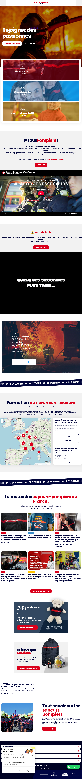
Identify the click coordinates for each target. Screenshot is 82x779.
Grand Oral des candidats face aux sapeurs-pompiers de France (40, 576)
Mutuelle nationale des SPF (22, 113)
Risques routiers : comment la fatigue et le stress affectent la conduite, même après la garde (14, 577)
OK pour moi (29, 771)
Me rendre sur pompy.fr (26, 627)
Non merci (7, 771)
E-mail (68, 436)
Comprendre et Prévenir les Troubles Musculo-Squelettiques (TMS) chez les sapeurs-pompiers (68, 577)
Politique (4, 533)
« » (21, 337)
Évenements (32, 572)
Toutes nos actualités (40, 591)
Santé (56, 533)
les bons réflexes (41, 247)
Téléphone (68, 440)
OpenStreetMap (43, 464)
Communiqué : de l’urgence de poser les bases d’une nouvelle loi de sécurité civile (13, 538)
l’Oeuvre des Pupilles (19, 339)
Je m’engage (41, 165)
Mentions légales (47, 768)
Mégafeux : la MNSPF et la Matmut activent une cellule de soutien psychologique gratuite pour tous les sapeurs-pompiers (67, 540)
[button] (3, 3)
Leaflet (37, 464)
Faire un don (23, 362)
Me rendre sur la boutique (27, 668)
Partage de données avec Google (11, 764)
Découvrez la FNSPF (22, 71)
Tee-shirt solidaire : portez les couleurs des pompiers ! (40, 537)
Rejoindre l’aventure (11, 43)
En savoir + (48, 729)
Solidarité (31, 533)
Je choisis (18, 771)
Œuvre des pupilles (22, 92)
